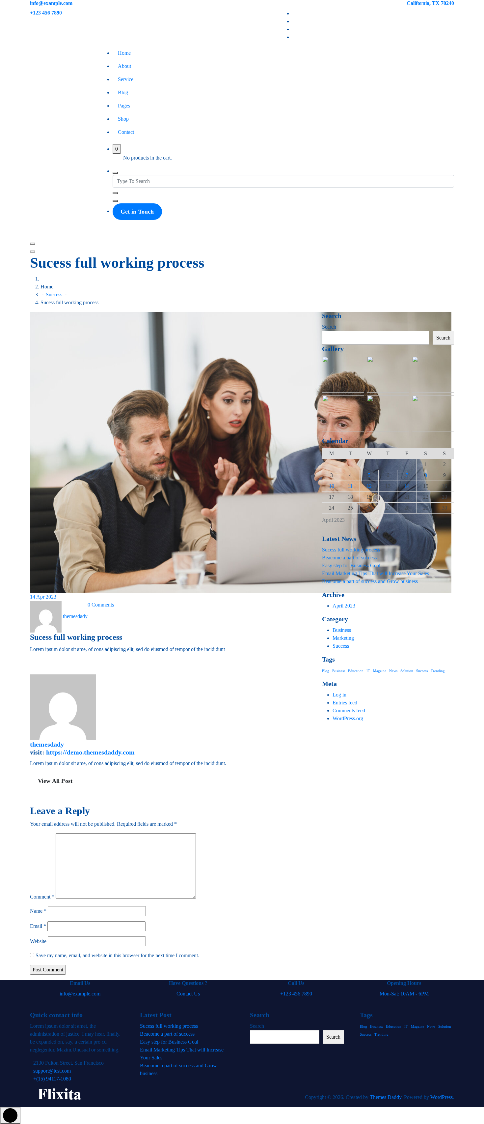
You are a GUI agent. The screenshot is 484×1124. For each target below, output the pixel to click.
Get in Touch (137, 211)
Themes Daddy (385, 1097)
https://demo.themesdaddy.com (90, 752)
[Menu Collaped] (32, 244)
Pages (124, 105)
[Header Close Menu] (32, 251)
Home (124, 53)
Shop (123, 119)
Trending (438, 671)
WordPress (441, 1097)
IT (368, 671)
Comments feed (349, 710)
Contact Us (188, 993)
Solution (406, 671)
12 (369, 486)
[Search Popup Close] (115, 201)
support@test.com (52, 1071)
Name (38, 911)
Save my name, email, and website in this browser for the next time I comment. (117, 955)
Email (38, 926)
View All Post (55, 781)
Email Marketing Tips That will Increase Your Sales (375, 573)
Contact (126, 132)
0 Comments (101, 604)
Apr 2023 (43, 597)
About (124, 66)
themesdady (47, 744)
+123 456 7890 (46, 12)
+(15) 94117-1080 (52, 1078)
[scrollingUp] (10, 1115)
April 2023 (344, 605)
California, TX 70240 (430, 3)
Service (125, 79)
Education (355, 671)
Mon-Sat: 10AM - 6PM (404, 993)
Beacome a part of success (349, 557)
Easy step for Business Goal (351, 565)
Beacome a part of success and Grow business (370, 581)
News (393, 671)
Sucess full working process (351, 549)
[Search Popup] (115, 173)
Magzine (379, 671)
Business (342, 630)
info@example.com (51, 3)
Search (329, 327)
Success (54, 294)
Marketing (343, 638)
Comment (42, 897)
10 (331, 486)
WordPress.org (348, 718)
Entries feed (345, 702)
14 (407, 486)
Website (38, 941)
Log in (339, 694)
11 (350, 486)
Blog (123, 92)
